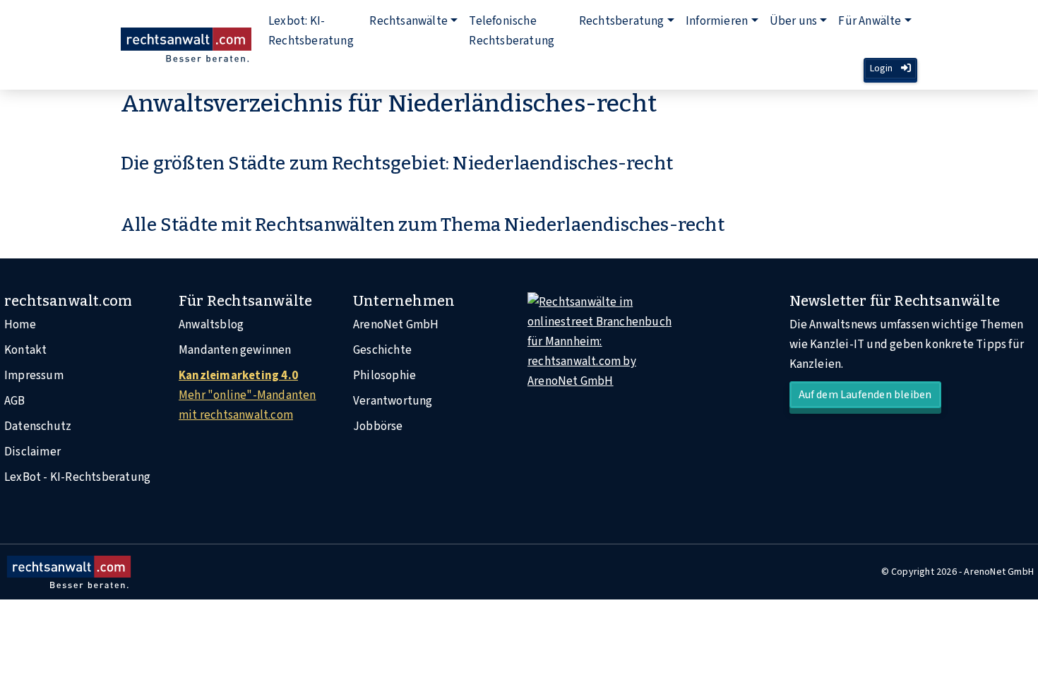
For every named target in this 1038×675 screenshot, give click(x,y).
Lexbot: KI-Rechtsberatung (311, 31)
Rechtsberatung (621, 21)
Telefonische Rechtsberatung (511, 31)
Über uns (794, 21)
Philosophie (384, 375)
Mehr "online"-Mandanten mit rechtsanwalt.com (247, 395)
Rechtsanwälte (408, 21)
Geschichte (382, 350)
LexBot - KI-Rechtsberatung (77, 477)
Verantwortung (393, 401)
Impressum (34, 375)
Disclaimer (32, 451)
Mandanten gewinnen (235, 350)
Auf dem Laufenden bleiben (865, 394)
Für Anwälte (869, 21)
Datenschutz (37, 426)
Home (20, 324)
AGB (14, 401)
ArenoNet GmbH (396, 324)
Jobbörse (378, 426)
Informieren (717, 21)
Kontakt (25, 350)
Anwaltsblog (211, 324)
